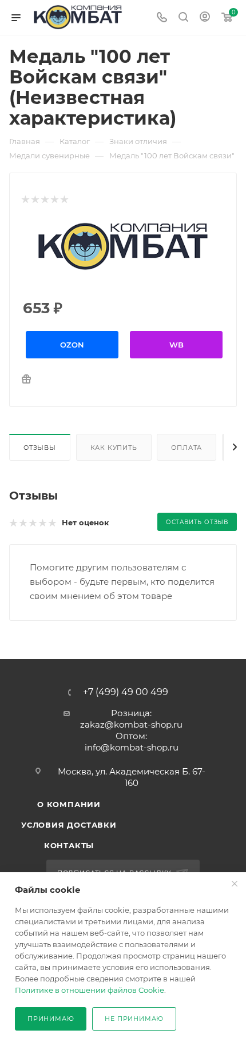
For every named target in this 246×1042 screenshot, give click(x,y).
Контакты (69, 845)
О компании (69, 804)
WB (176, 344)
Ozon (72, 344)
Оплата (186, 448)
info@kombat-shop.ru (131, 747)
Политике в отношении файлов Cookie (89, 990)
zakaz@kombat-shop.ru (131, 724)
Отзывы (39, 448)
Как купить (113, 448)
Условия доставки (69, 824)
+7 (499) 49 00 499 (125, 692)
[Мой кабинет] (205, 18)
